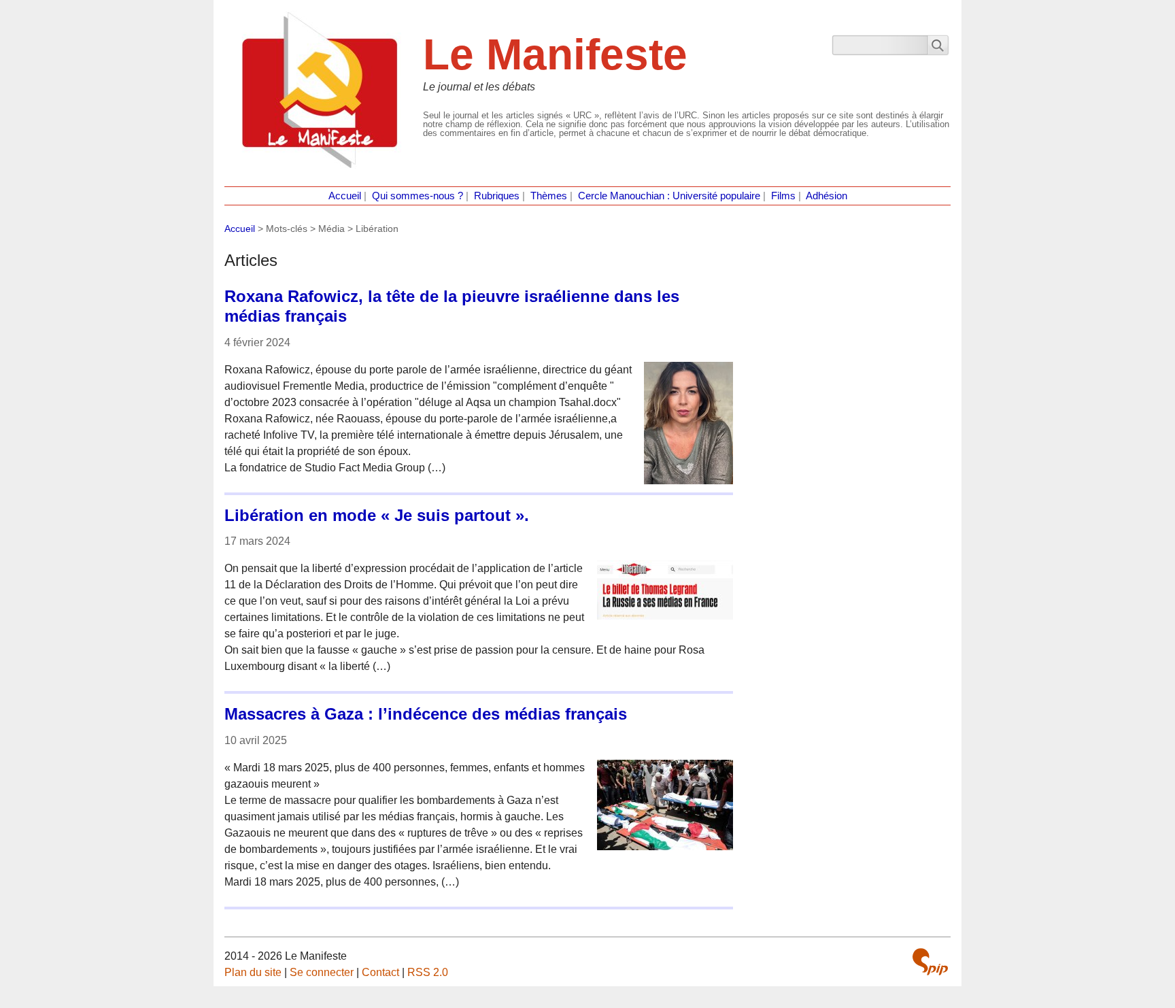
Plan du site (253, 972)
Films (783, 195)
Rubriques (497, 195)
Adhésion (826, 195)
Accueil (344, 195)
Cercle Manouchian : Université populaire (669, 195)
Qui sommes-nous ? (417, 195)
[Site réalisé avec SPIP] (930, 961)
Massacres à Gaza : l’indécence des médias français (425, 714)
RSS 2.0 (427, 972)
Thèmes (548, 195)
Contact (380, 972)
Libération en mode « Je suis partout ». (376, 515)
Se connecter (322, 972)
